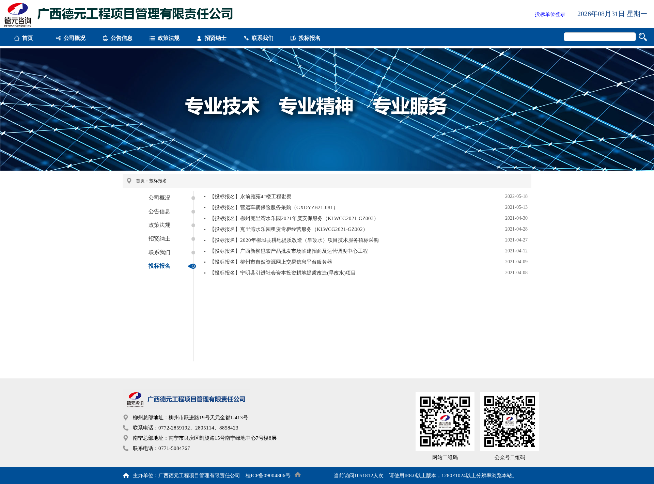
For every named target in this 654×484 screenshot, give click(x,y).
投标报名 (310, 38)
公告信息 (122, 38)
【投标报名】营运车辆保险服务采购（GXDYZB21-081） (273, 207)
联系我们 (263, 38)
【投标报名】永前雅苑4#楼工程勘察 (250, 196)
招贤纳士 (216, 38)
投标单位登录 (550, 14)
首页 (27, 38)
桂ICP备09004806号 (268, 475)
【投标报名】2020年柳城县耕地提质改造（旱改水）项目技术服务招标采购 (294, 240)
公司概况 (74, 38)
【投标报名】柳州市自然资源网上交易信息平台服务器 (270, 262)
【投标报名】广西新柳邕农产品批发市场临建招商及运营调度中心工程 (288, 251)
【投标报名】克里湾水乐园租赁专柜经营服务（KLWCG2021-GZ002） (288, 229)
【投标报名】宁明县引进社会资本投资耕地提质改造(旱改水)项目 (282, 273)
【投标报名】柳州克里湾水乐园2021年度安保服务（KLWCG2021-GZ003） (294, 218)
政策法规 (169, 38)
